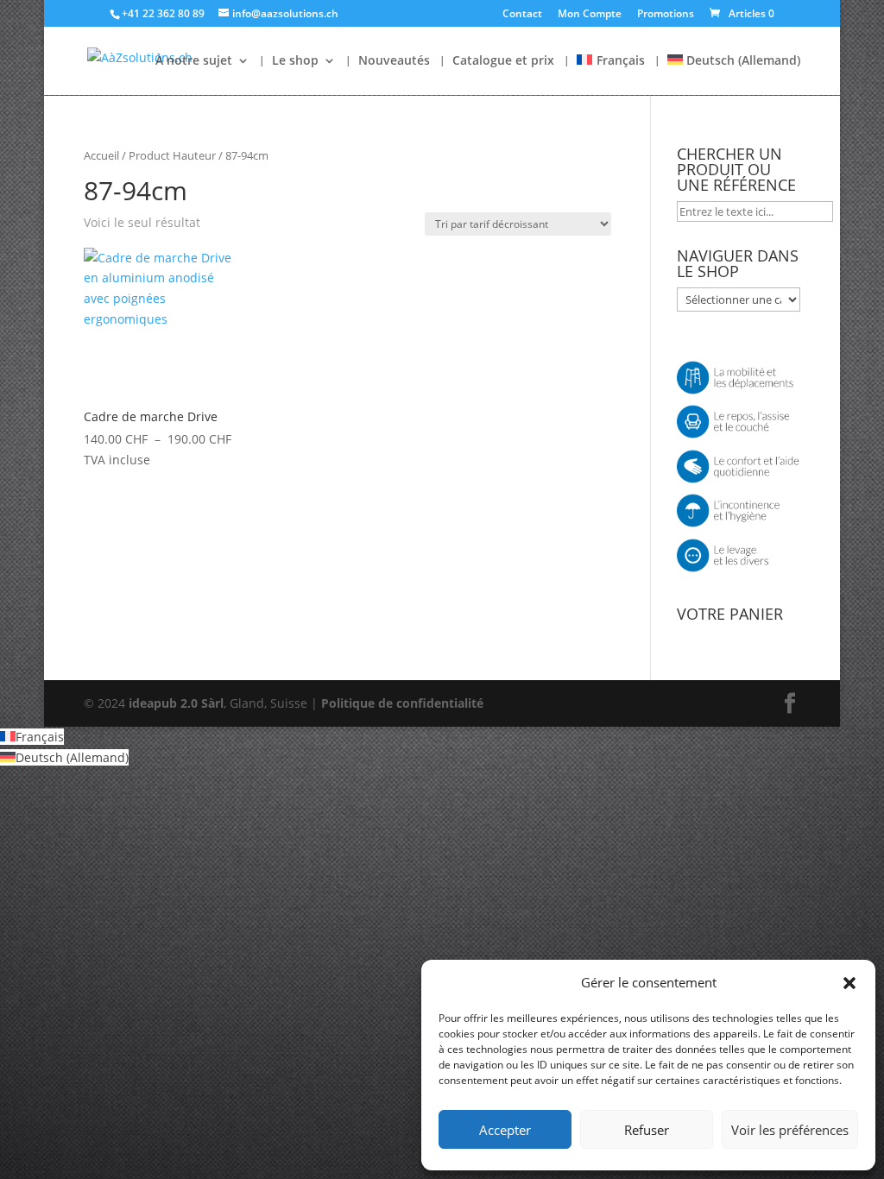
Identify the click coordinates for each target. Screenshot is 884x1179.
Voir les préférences (790, 1129)
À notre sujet (193, 61)
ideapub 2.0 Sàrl (176, 703)
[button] (849, 983)
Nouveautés (394, 61)
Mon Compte (590, 15)
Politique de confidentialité (402, 703)
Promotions (665, 15)
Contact (522, 15)
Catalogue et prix (503, 61)
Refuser (646, 1129)
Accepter (505, 1129)
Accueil (101, 155)
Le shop (295, 61)
